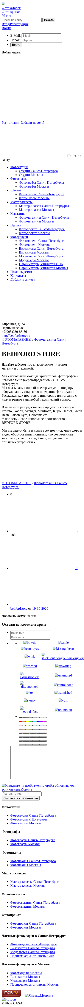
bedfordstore (18, 608)
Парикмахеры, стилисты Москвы (43, 268)
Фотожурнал (11, 12)
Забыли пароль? (33, 122)
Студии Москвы (31, 175)
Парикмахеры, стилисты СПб (41, 264)
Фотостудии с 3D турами (28, 819)
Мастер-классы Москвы (36, 209)
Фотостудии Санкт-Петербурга (33, 815)
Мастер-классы (21, 202)
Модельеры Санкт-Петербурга (41, 256)
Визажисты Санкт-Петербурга (41, 248)
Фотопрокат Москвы (34, 233)
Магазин (8, 15)
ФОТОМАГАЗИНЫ (16, 339)
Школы (15, 190)
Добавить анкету (22, 279)
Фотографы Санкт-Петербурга (41, 182)
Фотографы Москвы (34, 186)
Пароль (15, 40)
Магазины (17, 213)
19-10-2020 (40, 608)
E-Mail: (15, 35)
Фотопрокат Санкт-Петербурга (42, 229)
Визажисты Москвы (34, 252)
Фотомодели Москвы (34, 244)
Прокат (15, 225)
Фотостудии (19, 167)
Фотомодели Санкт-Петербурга (42, 241)
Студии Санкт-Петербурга (38, 171)
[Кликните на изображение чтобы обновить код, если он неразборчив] (42, 789)
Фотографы (18, 178)
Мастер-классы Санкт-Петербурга (44, 206)
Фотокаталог (11, 8)
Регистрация (11, 122)
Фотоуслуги (19, 237)
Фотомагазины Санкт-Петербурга (44, 217)
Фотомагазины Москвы (36, 221)
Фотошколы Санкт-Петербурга (41, 194)
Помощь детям (21, 272)
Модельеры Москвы (34, 260)
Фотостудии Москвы (25, 823)
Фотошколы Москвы (34, 198)
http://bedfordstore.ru (16, 335)
